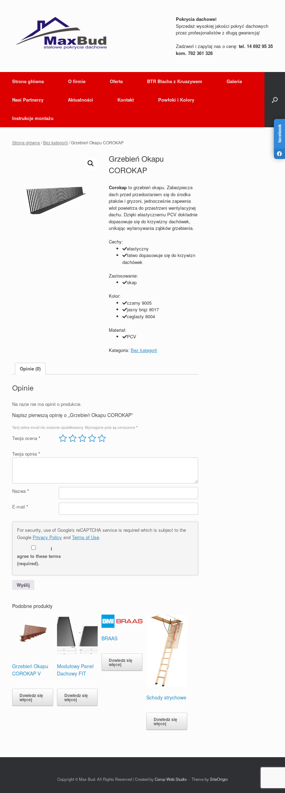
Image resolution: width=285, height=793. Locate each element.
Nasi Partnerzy (27, 99)
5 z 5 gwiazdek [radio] (102, 438)
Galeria (234, 81)
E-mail (20, 506)
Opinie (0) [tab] (30, 368)
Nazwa (20, 491)
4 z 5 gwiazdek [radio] (92, 438)
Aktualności (80, 99)
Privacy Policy (47, 537)
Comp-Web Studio (171, 779)
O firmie (77, 81)
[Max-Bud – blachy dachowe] (60, 33)
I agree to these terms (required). (39, 556)
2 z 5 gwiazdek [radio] (72, 438)
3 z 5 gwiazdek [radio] (82, 438)
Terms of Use (85, 537)
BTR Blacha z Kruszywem (174, 81)
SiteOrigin (219, 779)
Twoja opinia (26, 453)
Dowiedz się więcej (31, 697)
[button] (274, 99)
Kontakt (125, 99)
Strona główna (28, 81)
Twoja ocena (26, 438)
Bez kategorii (55, 142)
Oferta (116, 81)
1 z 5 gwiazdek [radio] (63, 438)
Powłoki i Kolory (176, 99)
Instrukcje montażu (33, 118)
